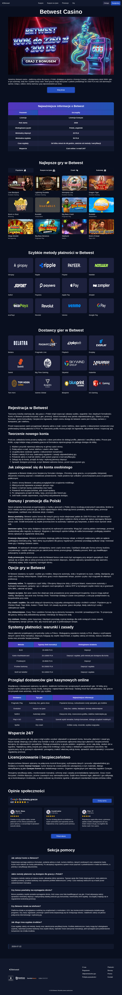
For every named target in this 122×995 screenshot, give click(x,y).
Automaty (99, 170)
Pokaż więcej (61, 836)
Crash (73, 170)
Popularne (19, 170)
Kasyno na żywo (46, 170)
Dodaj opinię (102, 801)
